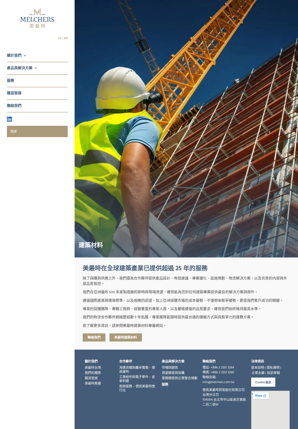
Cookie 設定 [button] (263, 382)
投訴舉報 (273, 373)
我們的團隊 (93, 373)
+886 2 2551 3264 (222, 367)
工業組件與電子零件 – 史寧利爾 (137, 379)
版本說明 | (258, 367)
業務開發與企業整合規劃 (179, 378)
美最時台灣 (93, 367)
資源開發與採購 (173, 373)
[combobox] (37, 131)
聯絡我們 (14, 105)
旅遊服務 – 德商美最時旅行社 (137, 388)
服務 (10, 80)
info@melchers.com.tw (219, 382)
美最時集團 (93, 383)
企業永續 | (259, 373)
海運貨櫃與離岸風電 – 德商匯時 (137, 369)
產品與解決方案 (19, 68)
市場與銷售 (170, 367)
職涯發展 (14, 93)
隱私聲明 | (274, 367)
